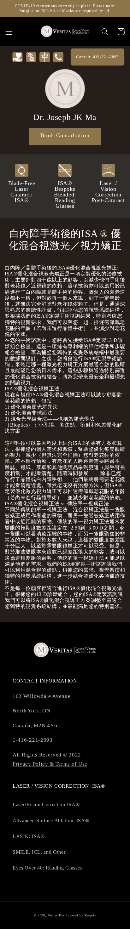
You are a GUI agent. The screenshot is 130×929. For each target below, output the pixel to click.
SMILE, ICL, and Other (39, 852)
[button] (9, 32)
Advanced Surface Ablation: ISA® (51, 820)
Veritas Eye (56, 915)
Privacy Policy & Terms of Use (50, 764)
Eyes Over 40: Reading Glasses (47, 867)
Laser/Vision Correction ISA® (46, 804)
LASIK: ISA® (29, 836)
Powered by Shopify (81, 915)
